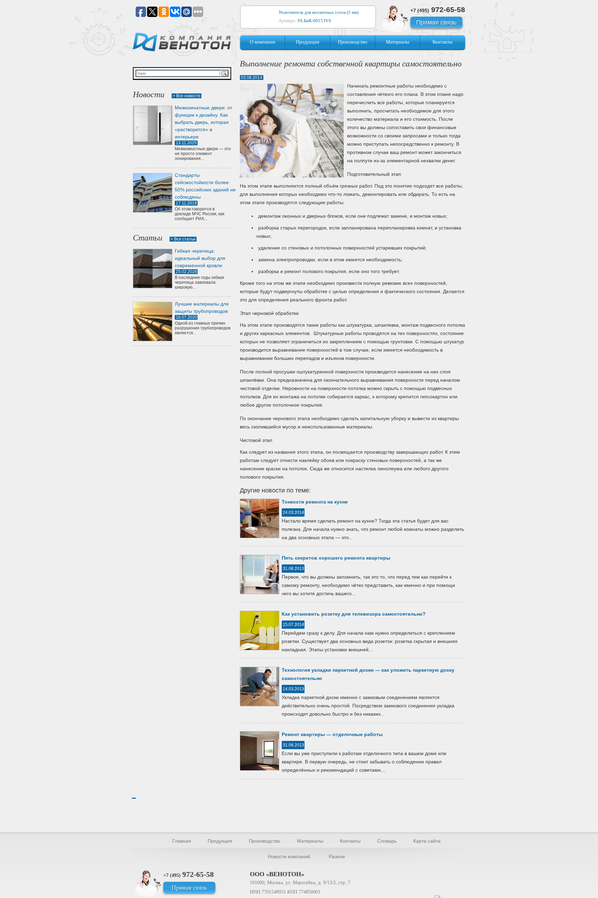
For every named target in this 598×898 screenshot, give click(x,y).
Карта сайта (427, 841)
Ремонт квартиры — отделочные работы (332, 734)
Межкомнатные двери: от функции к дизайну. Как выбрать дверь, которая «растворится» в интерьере (203, 122)
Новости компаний (289, 856)
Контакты (442, 42)
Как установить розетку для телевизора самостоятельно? (354, 614)
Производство (352, 42)
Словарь (387, 841)
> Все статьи (183, 239)
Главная (181, 841)
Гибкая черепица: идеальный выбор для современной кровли (200, 258)
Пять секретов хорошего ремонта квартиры (336, 558)
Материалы (397, 42)
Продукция (307, 42)
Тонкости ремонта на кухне (315, 502)
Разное (337, 856)
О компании (262, 42)
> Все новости (186, 95)
